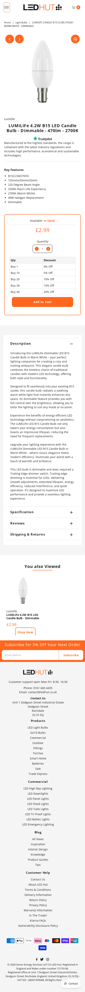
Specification (22, 512)
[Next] (19, 39)
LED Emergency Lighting (38, 824)
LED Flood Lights (38, 804)
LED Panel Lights (38, 799)
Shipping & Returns (27, 534)
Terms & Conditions (38, 890)
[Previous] (9, 39)
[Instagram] (47, 960)
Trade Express (38, 774)
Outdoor (37, 743)
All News (38, 839)
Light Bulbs (21, 22)
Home (7, 22)
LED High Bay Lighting (38, 788)
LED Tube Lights (38, 809)
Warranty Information (38, 910)
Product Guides (38, 859)
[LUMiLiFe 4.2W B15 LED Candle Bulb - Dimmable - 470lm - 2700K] (23, 590)
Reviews (17, 523)
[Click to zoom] (75, 39)
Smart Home (38, 758)
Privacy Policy (38, 905)
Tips (38, 865)
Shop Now (25, 632)
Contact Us (38, 879)
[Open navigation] (6, 7)
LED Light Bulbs (38, 727)
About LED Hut (38, 884)
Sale (38, 769)
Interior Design (38, 849)
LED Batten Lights (38, 819)
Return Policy (38, 900)
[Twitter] (41, 960)
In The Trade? (38, 915)
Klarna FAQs (38, 920)
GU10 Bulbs (38, 733)
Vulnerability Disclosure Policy (38, 926)
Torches (38, 753)
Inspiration (38, 844)
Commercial (38, 738)
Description (20, 343)
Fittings (38, 748)
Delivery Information (38, 895)
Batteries (38, 763)
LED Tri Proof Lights (38, 814)
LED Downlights (38, 793)
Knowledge (38, 854)
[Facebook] (37, 960)
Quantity (42, 241)
